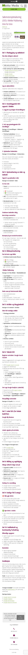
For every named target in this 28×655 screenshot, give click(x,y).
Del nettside (14, 644)
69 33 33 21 (14, 631)
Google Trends (9, 74)
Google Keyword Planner (11, 70)
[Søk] (21, 5)
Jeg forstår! (20, 617)
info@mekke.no (11, 589)
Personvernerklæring (14, 649)
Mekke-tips (4, 26)
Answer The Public (9, 76)
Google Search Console (12, 365)
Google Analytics (17, 390)
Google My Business (8, 600)
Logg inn (14, 9)
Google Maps (10, 447)
